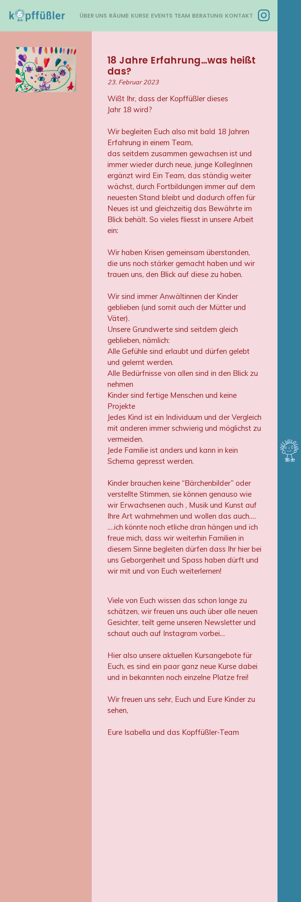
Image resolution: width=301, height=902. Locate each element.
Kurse (140, 16)
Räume (119, 16)
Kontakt (239, 16)
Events (161, 16)
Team (182, 16)
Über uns (93, 16)
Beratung (207, 16)
